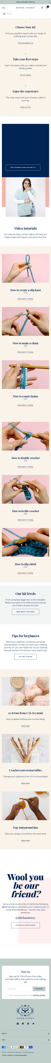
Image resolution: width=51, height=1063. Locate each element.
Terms (4, 1055)
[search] (25, 13)
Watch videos (25, 75)
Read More (25, 726)
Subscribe (39, 989)
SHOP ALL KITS (25, 107)
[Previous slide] (2, 2)
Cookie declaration (20, 1055)
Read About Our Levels (25, 612)
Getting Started (25, 657)
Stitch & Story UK (25, 7)
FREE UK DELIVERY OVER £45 (25, 2)
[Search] (4, 13)
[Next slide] (49, 2)
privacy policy (39, 995)
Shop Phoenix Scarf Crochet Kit (23, 167)
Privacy (10, 1055)
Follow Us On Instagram (25, 925)
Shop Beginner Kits (25, 43)
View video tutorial (25, 299)
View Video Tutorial (25, 352)
